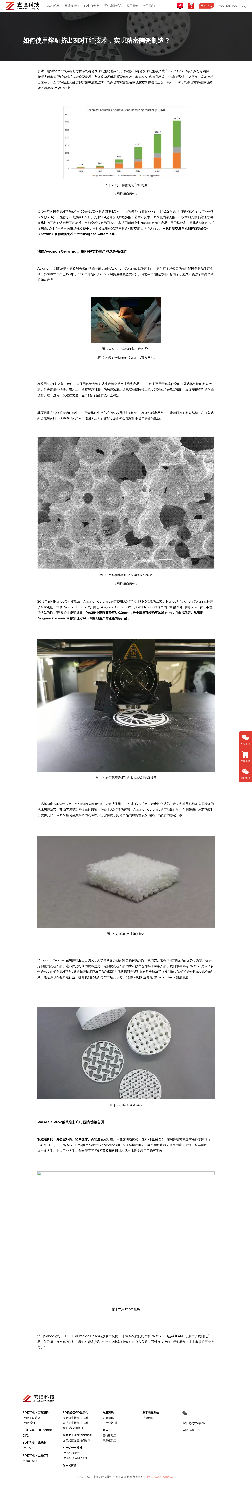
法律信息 (148, 1418)
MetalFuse (30, 1461)
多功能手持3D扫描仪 (76, 1423)
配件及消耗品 (113, 5)
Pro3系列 (29, 1423)
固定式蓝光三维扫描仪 (76, 1440)
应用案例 (132, 5)
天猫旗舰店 (109, 1435)
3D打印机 (53, 5)
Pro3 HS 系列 (31, 1418)
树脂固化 (108, 1418)
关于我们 (149, 5)
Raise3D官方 (71, 1453)
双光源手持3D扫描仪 (76, 1418)
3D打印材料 (92, 5)
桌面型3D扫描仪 (73, 1427)
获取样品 (206, 5)
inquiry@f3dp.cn (193, 1423)
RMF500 (28, 1448)
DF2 (26, 1435)
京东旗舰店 (109, 1440)
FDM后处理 (110, 1423)
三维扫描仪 (72, 5)
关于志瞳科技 (151, 1412)
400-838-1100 (191, 1430)
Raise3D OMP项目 (75, 1458)
